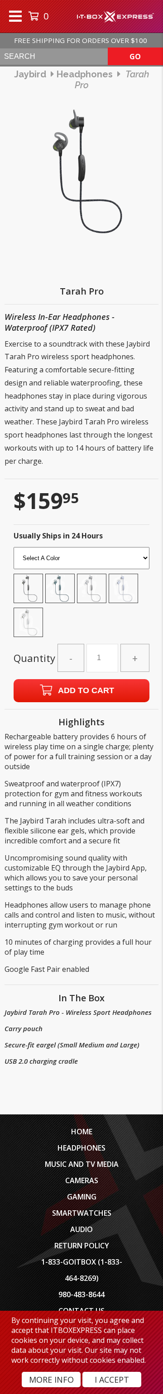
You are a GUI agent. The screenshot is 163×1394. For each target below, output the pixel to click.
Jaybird (30, 74)
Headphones (81, 1148)
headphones (85, 74)
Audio (81, 1229)
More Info (51, 1379)
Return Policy (81, 1246)
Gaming (81, 1197)
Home (81, 1132)
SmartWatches (81, 1213)
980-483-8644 (81, 1294)
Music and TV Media (82, 1164)
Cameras (81, 1180)
